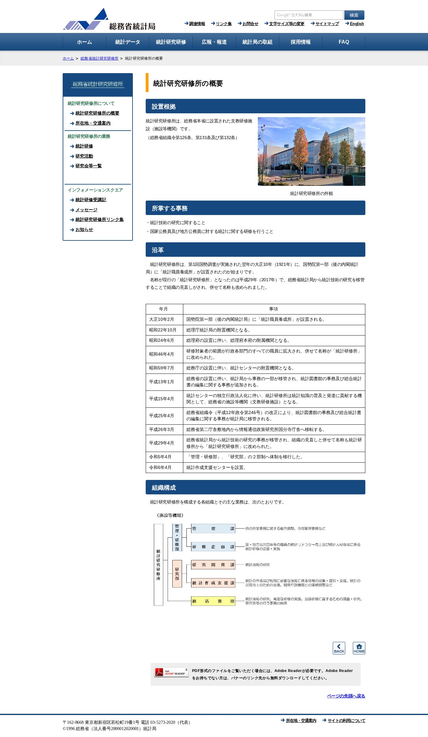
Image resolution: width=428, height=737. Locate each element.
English (357, 23)
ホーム (68, 58)
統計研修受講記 (91, 199)
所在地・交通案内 (93, 123)
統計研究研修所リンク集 (100, 219)
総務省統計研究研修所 (99, 58)
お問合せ (250, 23)
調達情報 (197, 23)
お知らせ (84, 229)
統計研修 (84, 145)
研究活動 (84, 156)
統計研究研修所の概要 (97, 113)
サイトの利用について (346, 720)
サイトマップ (327, 23)
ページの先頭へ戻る (346, 695)
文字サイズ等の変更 (287, 23)
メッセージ (86, 209)
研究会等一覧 (89, 165)
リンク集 (224, 23)
